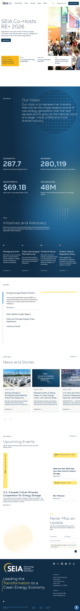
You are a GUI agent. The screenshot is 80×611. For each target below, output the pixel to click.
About (45, 3)
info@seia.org (61, 595)
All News (73, 356)
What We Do (18, 3)
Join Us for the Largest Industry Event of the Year (8, 60)
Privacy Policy (41, 608)
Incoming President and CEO (44, 59)
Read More (10, 307)
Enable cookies (71, 545)
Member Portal (61, 3)
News (39, 3)
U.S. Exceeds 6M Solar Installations (27, 59)
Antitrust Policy (48, 608)
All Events (73, 436)
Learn (26, 3)
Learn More (6, 40)
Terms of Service (34, 608)
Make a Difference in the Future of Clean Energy (62, 60)
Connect (32, 3)
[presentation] (5, 419)
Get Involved (73, 3)
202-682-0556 (61, 593)
